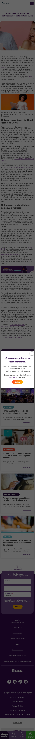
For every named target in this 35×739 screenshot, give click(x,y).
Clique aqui (13, 377)
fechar (17, 382)
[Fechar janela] (32, 353)
